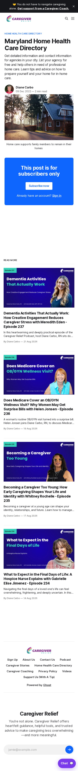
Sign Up (12, 659)
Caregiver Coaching (20, 671)
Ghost (47, 685)
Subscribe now (39, 186)
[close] (74, 6)
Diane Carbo (24, 87)
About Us (29, 659)
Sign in (56, 195)
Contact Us (47, 659)
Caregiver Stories (17, 665)
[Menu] (73, 18)
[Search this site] (66, 18)
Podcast (65, 659)
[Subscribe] (69, 750)
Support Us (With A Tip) (39, 677)
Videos (66, 671)
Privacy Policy (47, 671)
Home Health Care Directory (23, 33)
